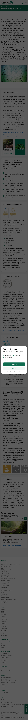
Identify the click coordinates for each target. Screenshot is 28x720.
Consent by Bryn (17, 371)
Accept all (14, 364)
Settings (5, 361)
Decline (14, 368)
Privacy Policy (10, 371)
